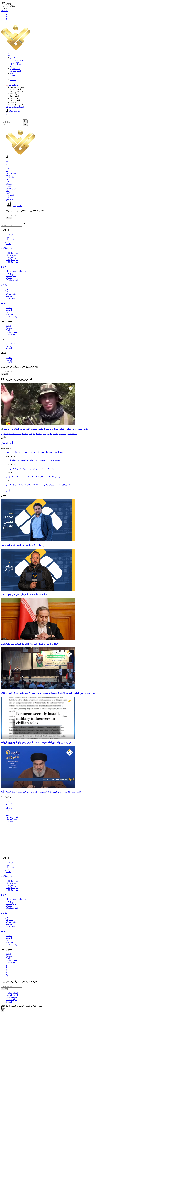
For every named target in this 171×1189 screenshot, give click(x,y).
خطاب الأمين (15, 69)
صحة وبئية (9, 292)
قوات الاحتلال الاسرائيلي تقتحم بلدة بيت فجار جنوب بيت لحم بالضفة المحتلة (34, 452)
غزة (7, 806)
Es (7, 11)
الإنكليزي (9, 358)
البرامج (13, 66)
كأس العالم (10, 314)
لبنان (7, 53)
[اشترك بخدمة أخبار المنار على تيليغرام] (6, 967)
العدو (7, 241)
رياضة (12, 73)
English (8, 326)
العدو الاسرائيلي (12, 819)
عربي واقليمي (20, 60)
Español (9, 330)
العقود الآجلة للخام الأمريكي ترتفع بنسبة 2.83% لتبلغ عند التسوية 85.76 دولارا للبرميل (38, 485)
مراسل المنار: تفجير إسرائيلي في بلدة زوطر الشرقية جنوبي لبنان (30, 468)
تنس (7, 312)
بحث (25, 124)
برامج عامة (10, 273)
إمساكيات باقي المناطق (15, 107)
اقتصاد (8, 244)
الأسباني (9, 362)
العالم (12, 58)
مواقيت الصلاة (14, 111)
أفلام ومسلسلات (12, 280)
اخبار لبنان (9, 821)
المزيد (8, 55)
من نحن (9, 346)
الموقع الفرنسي (12, 995)
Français (9, 328)
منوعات (13, 78)
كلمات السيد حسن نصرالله (16, 271)
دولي (17, 62)
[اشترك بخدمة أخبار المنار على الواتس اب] (6, 969)
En (4, 11)
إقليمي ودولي (11, 239)
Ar (2, 11)
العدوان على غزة (12, 817)
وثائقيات (9, 278)
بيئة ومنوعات (11, 294)
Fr (6, 11)
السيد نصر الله (11, 180)
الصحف (13, 80)
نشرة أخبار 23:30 (12, 257)
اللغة (7, 197)
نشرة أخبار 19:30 (12, 253)
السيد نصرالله (15, 71)
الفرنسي (9, 360)
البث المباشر (14, 85)
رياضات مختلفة (11, 317)
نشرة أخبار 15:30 (12, 260)
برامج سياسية (11, 276)
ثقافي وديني (10, 298)
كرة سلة (9, 310)
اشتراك (9, 218)
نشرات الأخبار (15, 64)
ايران (7, 815)
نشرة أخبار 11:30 (12, 262)
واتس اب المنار (11, 332)
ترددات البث (10, 344)
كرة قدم (9, 308)
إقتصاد (12, 75)
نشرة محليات (11, 255)
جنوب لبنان (10, 810)
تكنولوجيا (9, 296)
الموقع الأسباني (11, 997)
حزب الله (9, 808)
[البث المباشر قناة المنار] (6, 974)
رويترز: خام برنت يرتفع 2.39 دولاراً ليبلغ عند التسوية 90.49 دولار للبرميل (33, 460)
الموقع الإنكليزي (12, 993)
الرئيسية (9, 168)
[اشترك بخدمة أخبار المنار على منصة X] (6, 971)
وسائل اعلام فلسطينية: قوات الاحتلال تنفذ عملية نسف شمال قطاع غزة (33, 477)
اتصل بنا (9, 1002)
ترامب (8, 812)
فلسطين (9, 804)
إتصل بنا (9, 348)
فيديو (12, 195)
